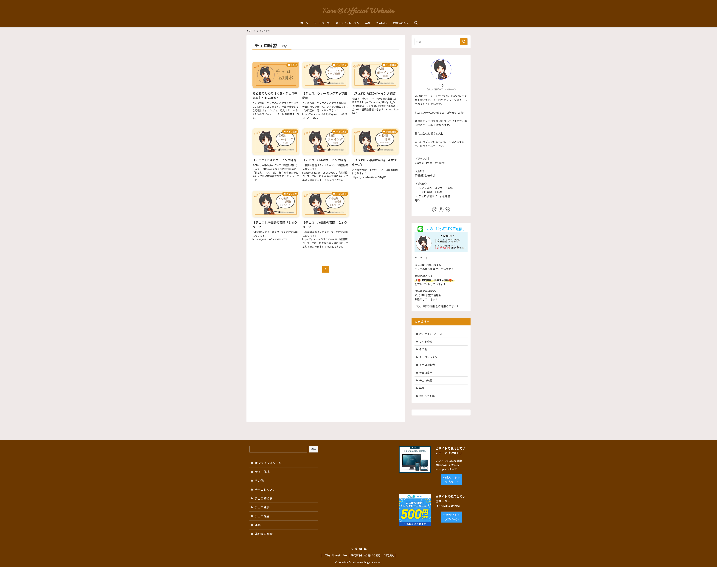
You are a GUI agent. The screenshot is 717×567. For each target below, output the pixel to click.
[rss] (365, 549)
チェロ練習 (425, 380)
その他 (423, 349)
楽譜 (421, 388)
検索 (313, 449)
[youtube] (447, 209)
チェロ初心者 (427, 365)
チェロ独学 (425, 372)
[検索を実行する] (464, 41)
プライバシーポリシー (335, 555)
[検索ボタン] (416, 23)
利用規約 (389, 555)
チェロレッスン (428, 357)
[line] (441, 209)
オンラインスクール (431, 334)
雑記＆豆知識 (427, 396)
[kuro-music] (358, 10)
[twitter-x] (434, 209)
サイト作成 (425, 341)
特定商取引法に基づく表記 (365, 555)
